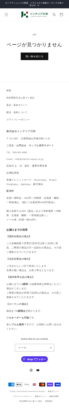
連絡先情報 (54, 396)
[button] (6, 14)
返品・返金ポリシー (16, 104)
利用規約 (49, 401)
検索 (8, 90)
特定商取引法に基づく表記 (20, 97)
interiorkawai (22, 391)
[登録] (50, 347)
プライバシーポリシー (18, 119)
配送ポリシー (40, 396)
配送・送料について (16, 112)
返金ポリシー (53, 391)
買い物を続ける (34, 56)
